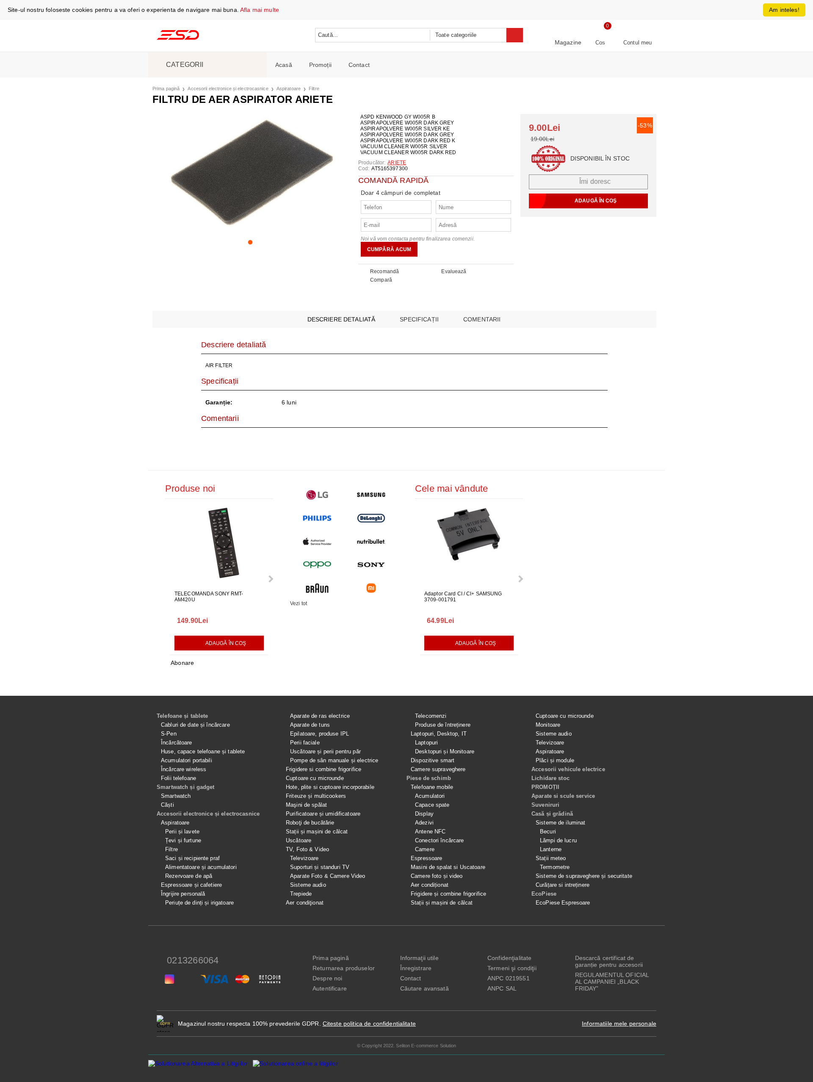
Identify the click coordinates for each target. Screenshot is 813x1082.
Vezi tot (298, 603)
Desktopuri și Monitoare (444, 751)
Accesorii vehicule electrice (568, 769)
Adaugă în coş (225, 643)
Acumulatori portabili (186, 760)
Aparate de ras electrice (320, 716)
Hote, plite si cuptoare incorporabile (330, 787)
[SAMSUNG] (371, 494)
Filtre (314, 88)
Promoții (320, 64)
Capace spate (432, 805)
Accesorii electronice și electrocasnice (228, 88)
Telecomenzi (430, 716)
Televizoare (304, 858)
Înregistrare (416, 968)
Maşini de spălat (306, 805)
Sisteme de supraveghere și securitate (584, 876)
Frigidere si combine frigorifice (323, 769)
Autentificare (329, 988)
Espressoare (426, 858)
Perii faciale (305, 742)
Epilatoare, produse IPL (319, 734)
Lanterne (550, 849)
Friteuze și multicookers (316, 796)
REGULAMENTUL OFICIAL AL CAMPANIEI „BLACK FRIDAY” (612, 981)
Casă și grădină (552, 814)
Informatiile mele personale (619, 1023)
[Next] (270, 578)
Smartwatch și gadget (186, 787)
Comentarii (482, 319)
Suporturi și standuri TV (319, 867)
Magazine (568, 42)
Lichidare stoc (550, 778)
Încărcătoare (176, 742)
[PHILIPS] (317, 518)
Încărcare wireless (183, 769)
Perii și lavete (182, 831)
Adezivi (424, 822)
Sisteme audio (308, 885)
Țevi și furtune (183, 840)
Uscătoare (298, 840)
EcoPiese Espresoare (563, 902)
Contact (359, 64)
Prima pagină (166, 88)
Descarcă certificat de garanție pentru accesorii (609, 961)
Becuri (548, 831)
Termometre (555, 867)
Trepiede (301, 894)
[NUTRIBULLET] (371, 541)
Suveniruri (545, 805)
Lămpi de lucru (558, 840)
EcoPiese (543, 894)
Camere (424, 849)
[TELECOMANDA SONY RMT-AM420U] (219, 545)
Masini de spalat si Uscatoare (448, 867)
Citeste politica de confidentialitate (369, 1023)
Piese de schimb (428, 778)
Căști (167, 805)
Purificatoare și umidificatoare (323, 814)
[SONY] (371, 564)
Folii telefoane (178, 778)
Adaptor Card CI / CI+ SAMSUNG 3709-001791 (463, 597)
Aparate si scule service (563, 796)
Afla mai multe (259, 9)
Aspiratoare (289, 88)
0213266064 (192, 960)
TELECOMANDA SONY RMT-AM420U (208, 597)
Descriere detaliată (341, 319)
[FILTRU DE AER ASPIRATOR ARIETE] (250, 173)
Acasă (283, 64)
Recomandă (384, 271)
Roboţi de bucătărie (310, 822)
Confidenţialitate (509, 958)
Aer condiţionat (305, 902)
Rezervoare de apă (188, 876)
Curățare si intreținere (562, 885)
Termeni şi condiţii (511, 968)
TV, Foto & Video (307, 849)
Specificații (419, 319)
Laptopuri (426, 742)
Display (424, 814)
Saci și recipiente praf (192, 858)
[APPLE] (317, 541)
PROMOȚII (545, 787)
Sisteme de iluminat (560, 822)
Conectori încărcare (439, 840)
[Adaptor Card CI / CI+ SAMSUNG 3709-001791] (469, 545)
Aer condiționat (429, 885)
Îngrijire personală (183, 894)
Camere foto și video (437, 876)
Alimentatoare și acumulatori (201, 867)
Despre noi (327, 978)
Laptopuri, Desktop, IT (439, 734)
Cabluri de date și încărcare (195, 725)
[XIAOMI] (371, 588)
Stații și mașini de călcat (317, 831)
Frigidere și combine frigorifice (448, 894)
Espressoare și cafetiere (191, 885)
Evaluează (453, 271)
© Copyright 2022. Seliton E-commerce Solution (406, 1045)
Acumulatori (430, 796)
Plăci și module (555, 760)
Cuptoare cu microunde (315, 778)
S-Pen (169, 734)
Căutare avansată (424, 988)
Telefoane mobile (432, 787)
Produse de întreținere (442, 725)
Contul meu (637, 42)
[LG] (317, 494)
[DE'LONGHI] (371, 518)
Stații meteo (551, 858)
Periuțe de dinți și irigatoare (199, 902)
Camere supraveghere (438, 769)
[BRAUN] (317, 588)
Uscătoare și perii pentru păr (325, 751)
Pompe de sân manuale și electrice (334, 760)
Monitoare (548, 725)
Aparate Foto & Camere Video (327, 876)
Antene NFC (430, 831)
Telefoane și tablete (182, 716)
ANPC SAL (502, 988)
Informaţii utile (419, 958)
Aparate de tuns (310, 725)
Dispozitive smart (432, 760)
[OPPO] (317, 564)
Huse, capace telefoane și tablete (203, 751)
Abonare (182, 662)
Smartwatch (176, 796)
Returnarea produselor (343, 968)
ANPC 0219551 (508, 978)
